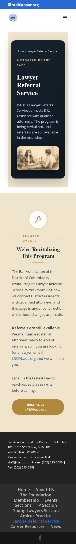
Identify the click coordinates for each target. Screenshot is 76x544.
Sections (23, 505)
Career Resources (27, 526)
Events (51, 500)
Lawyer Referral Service (35, 521)
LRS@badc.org (24, 358)
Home (20, 51)
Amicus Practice (36, 516)
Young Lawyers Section (36, 510)
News (55, 526)
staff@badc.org (18, 462)
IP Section (47, 505)
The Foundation (35, 495)
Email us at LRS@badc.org (36, 407)
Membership (26, 500)
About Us (44, 489)
